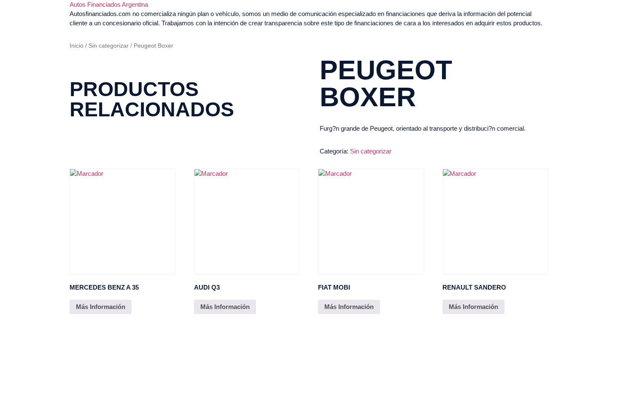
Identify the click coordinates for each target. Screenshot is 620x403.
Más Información (100, 306)
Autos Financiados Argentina (109, 4)
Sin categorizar (109, 46)
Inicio (77, 46)
